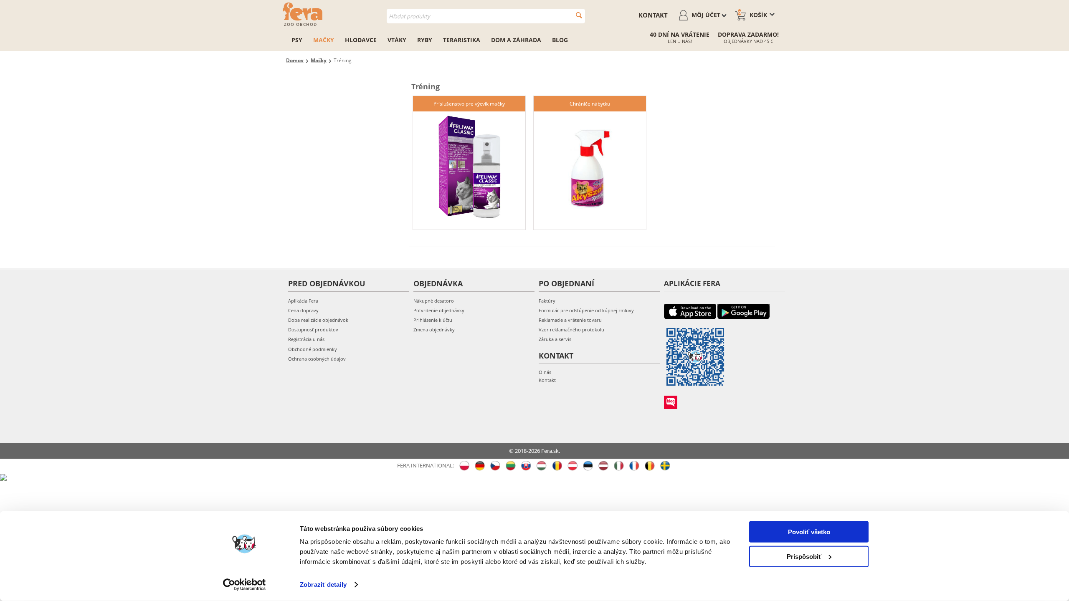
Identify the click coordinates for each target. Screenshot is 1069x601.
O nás (545, 372)
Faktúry (547, 301)
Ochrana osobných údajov (317, 359)
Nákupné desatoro (433, 301)
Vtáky (397, 40)
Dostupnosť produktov (313, 329)
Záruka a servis (555, 339)
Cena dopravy (303, 310)
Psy (296, 40)
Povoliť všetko (809, 531)
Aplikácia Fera (303, 301)
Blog (560, 40)
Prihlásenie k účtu (432, 320)
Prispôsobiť (804, 556)
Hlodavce (361, 40)
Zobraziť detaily (323, 584)
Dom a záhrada (516, 40)
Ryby (424, 40)
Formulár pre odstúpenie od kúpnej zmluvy (586, 310)
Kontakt (653, 15)
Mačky (323, 40)
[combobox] (486, 16)
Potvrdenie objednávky (438, 310)
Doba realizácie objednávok (318, 320)
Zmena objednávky (434, 329)
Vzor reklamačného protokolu (571, 329)
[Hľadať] (579, 15)
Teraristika (461, 40)
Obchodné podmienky (312, 349)
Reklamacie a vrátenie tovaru (570, 320)
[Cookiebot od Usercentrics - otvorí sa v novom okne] (244, 584)
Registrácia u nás (306, 339)
